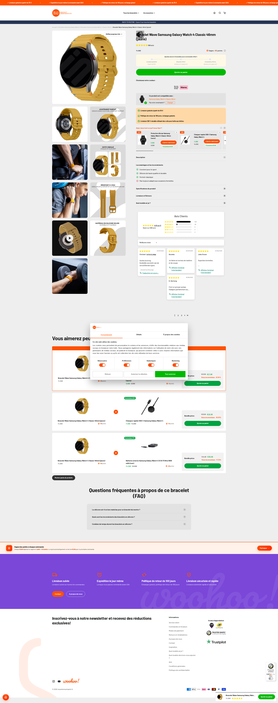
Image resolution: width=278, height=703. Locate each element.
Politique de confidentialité (179, 670)
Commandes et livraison (178, 627)
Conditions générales (177, 666)
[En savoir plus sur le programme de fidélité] (225, 51)
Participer (263, 548)
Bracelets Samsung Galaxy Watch (68, 27)
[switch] (127, 365)
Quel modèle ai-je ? (176, 651)
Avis (170, 662)
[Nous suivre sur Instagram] (53, 681)
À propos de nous (75, 594)
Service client (174, 622)
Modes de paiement (176, 631)
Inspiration (173, 647)
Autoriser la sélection (139, 374)
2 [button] (178, 315)
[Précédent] (221, 128)
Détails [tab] (139, 334)
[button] (142, 45)
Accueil (54, 27)
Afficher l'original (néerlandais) (177, 269)
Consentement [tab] (106, 335)
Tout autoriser (170, 374)
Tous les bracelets (130, 13)
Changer (170, 103)
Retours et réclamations (178, 635)
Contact (58, 594)
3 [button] (181, 315)
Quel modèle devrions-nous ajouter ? (182, 656)
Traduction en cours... (150, 273)
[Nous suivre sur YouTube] (59, 681)
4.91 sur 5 (157, 225)
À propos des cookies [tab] (171, 334)
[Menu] (274, 663)
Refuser (108, 374)
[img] (145, 251)
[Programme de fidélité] (6, 697)
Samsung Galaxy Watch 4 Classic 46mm (162, 99)
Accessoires (148, 13)
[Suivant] (224, 128)
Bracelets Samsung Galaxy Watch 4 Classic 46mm (96, 27)
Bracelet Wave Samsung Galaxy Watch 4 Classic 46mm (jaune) (132, 27)
